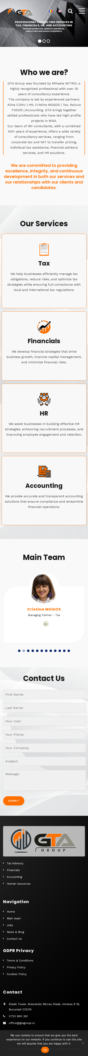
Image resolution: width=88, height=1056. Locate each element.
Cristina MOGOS (44, 609)
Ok (45, 1049)
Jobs (10, 925)
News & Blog (15, 932)
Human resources (18, 883)
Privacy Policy (16, 967)
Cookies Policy (17, 974)
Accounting (14, 876)
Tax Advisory (15, 863)
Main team (14, 918)
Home (11, 911)
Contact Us (14, 938)
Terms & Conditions (20, 960)
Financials (13, 870)
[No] (83, 1043)
